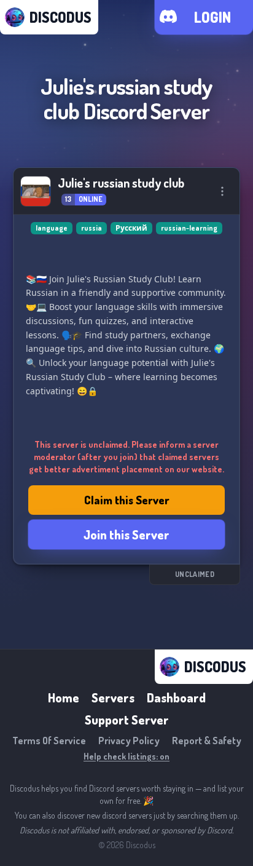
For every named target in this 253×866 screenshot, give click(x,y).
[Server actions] (222, 191)
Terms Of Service (49, 740)
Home (63, 697)
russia (91, 227)
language (52, 227)
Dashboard (176, 697)
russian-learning (189, 227)
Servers (112, 697)
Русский (131, 227)
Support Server (127, 720)
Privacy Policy (129, 740)
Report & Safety (206, 740)
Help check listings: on (126, 756)
